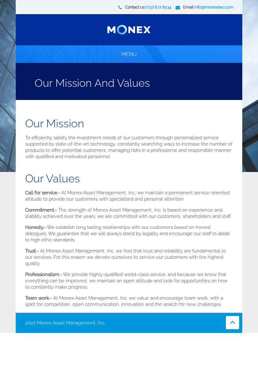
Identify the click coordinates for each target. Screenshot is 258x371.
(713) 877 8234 (158, 7)
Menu (129, 54)
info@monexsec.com (213, 7)
